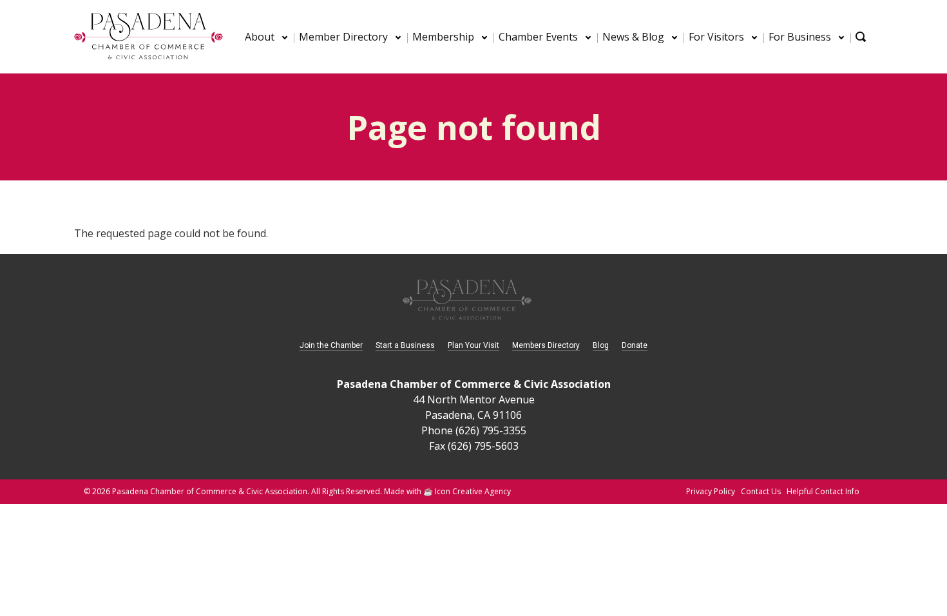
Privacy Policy (710, 491)
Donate (634, 345)
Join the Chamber (331, 345)
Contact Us (761, 491)
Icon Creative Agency (473, 491)
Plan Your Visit (473, 345)
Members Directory (546, 345)
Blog (601, 345)
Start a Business (405, 345)
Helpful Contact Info (823, 491)
